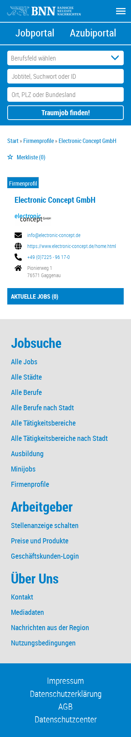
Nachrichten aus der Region (50, 627)
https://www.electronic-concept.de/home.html (71, 246)
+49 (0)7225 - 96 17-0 (48, 257)
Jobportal (34, 32)
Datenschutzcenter (66, 719)
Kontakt (22, 597)
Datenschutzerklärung (66, 693)
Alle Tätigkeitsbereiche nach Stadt (59, 438)
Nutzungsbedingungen (43, 643)
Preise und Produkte (39, 541)
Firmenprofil (23, 183)
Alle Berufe (26, 392)
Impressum (65, 680)
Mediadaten (27, 612)
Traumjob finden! (65, 112)
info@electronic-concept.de (53, 235)
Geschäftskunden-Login (45, 556)
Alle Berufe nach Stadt (42, 407)
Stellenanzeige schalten (45, 525)
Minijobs (23, 469)
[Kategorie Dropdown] (116, 58)
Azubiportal (93, 32)
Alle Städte (26, 377)
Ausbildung (27, 453)
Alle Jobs (24, 361)
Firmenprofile (30, 484)
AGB (65, 706)
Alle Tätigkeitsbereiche (43, 423)
